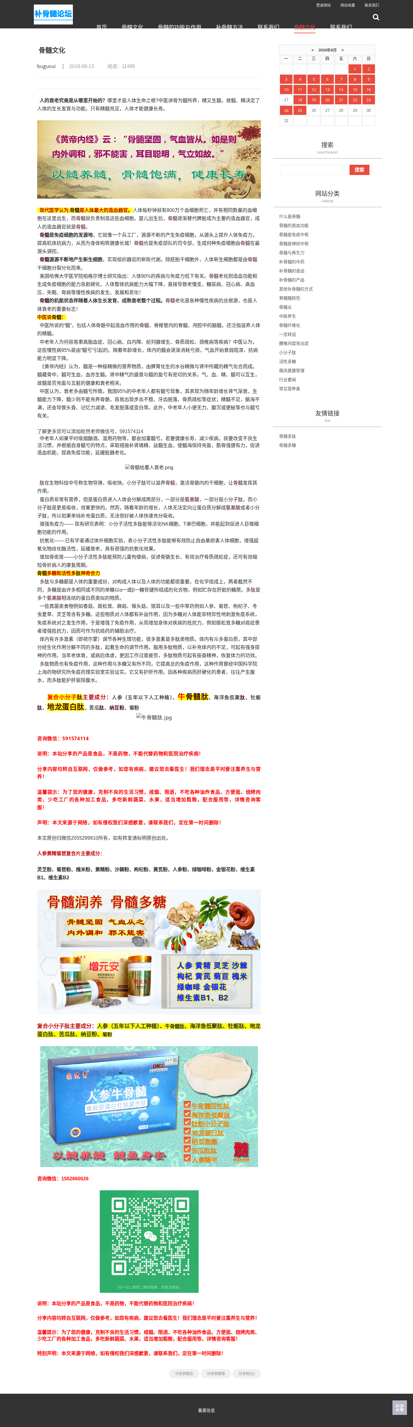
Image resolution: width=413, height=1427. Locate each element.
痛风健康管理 (291, 370)
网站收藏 (347, 5)
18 (300, 99)
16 (368, 89)
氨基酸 (192, 499)
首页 (101, 27)
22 (355, 99)
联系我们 (372, 5)
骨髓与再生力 (291, 252)
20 (327, 99)
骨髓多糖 (287, 445)
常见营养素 (289, 388)
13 (327, 89)
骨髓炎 (285, 307)
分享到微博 (216, 1374)
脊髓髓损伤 (289, 298)
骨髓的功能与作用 (179, 27)
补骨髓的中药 (291, 261)
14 (341, 89)
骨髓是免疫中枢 (294, 234)
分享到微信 (184, 1374)
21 (341, 99)
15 (355, 89)
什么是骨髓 (289, 216)
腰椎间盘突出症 (294, 343)
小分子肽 (287, 352)
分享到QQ (247, 1374)
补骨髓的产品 (291, 280)
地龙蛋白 (62, 707)
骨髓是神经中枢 (294, 243)
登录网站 (323, 5)
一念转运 (287, 334)
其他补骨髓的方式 (296, 289)
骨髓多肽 (287, 436)
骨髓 (75, 210)
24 (286, 110)
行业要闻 (287, 379)
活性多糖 (287, 361)
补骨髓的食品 (291, 271)
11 (300, 89)
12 (314, 89)
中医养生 (287, 316)
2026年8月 (327, 50)
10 (286, 89)
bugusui (46, 66)
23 (368, 99)
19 (314, 99)
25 (300, 110)
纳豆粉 (117, 707)
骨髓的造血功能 (294, 225)
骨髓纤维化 (289, 325)
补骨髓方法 (229, 27)
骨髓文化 (132, 27)
